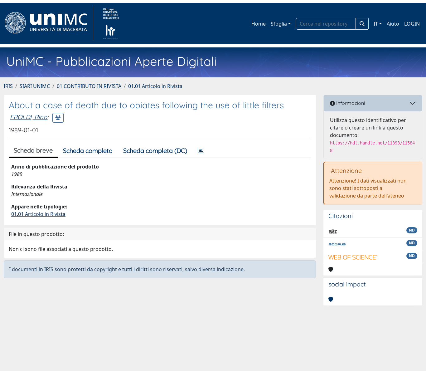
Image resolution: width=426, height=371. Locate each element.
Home (258, 23)
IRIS (8, 86)
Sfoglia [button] (279, 23)
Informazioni (350, 103)
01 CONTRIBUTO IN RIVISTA (89, 86)
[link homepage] (48, 24)
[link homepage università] (111, 24)
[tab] (200, 150)
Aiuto (393, 23)
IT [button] (376, 23)
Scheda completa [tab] (88, 150)
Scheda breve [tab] (33, 150)
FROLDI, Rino (28, 117)
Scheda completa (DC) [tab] (155, 150)
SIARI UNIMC (35, 86)
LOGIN (412, 23)
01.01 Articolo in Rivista (155, 86)
